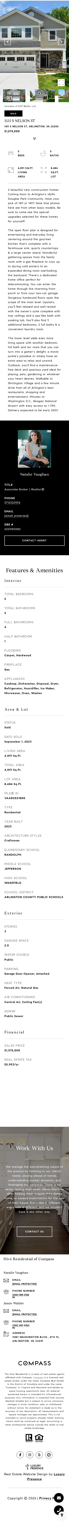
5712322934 (12, 502)
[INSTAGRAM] (29, 1454)
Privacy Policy (50, 1498)
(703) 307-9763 (20, 1325)
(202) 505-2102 (20, 1294)
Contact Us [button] (34, 1231)
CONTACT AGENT (34, 540)
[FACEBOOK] (20, 1454)
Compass (38, 1377)
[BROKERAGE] (48, 1454)
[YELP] (39, 1454)
